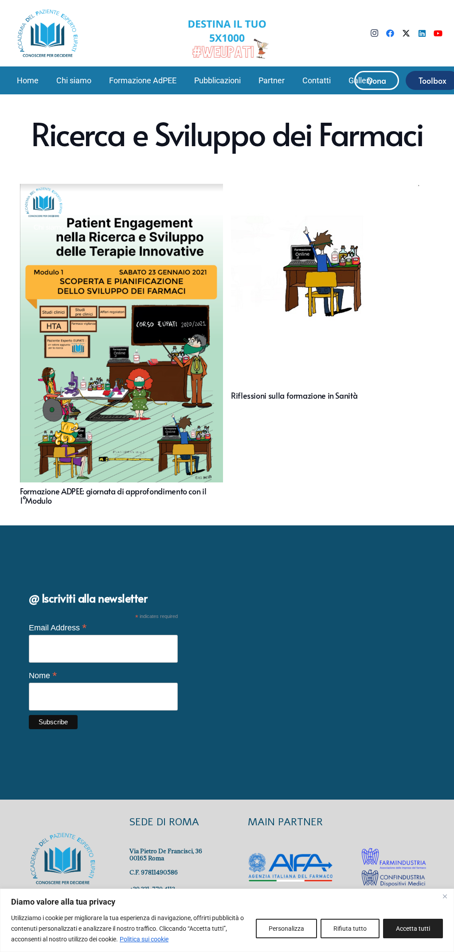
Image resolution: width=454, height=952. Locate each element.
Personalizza (286, 928)
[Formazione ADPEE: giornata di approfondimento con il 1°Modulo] (121, 344)
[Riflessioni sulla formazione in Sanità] (332, 344)
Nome (43, 675)
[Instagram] (374, 33)
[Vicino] (444, 896)
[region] (227, 920)
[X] (406, 33)
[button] (96, 80)
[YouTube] (438, 33)
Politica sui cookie (144, 939)
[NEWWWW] (227, 38)
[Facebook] (390, 33)
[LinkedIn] (422, 33)
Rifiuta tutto (350, 928)
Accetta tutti (413, 928)
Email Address (58, 627)
